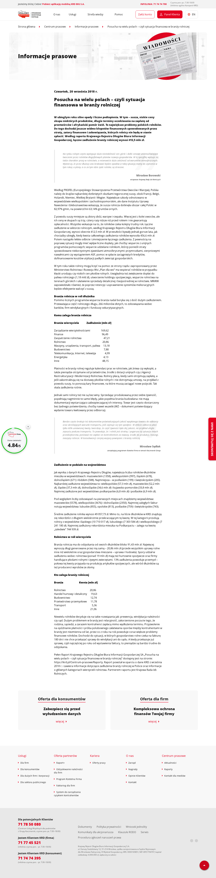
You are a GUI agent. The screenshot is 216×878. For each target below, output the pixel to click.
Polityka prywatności (109, 826)
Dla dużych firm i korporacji (34, 775)
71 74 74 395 (29, 858)
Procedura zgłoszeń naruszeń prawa (99, 837)
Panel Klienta (172, 14)
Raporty (168, 769)
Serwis (144, 832)
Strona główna (26, 26)
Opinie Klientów (136, 775)
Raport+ (60, 762)
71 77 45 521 (29, 842)
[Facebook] (191, 840)
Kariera (94, 756)
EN (193, 14)
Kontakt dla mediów (174, 775)
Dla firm (24, 762)
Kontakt (132, 782)
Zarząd (132, 762)
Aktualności (170, 762)
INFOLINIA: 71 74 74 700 (153, 4)
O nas (56, 14)
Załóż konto (145, 14)
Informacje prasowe (87, 26)
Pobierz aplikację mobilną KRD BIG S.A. (63, 4)
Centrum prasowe (55, 26)
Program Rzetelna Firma (69, 779)
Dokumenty (85, 826)
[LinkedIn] (196, 840)
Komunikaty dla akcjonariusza (95, 832)
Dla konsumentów (29, 769)
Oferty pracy (98, 762)
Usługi (22, 756)
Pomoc (119, 14)
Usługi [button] (72, 14)
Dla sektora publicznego (33, 782)
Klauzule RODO (127, 832)
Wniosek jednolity (136, 826)
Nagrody (132, 769)
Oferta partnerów (65, 756)
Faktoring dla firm (65, 785)
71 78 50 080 (29, 824)
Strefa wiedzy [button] (95, 14)
